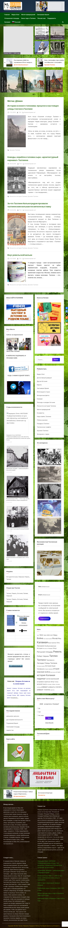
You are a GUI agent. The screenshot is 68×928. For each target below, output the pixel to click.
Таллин (53, 655)
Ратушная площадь (45, 652)
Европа (39, 385)
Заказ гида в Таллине (28, 18)
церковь (52, 689)
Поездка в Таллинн (43, 423)
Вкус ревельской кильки (19, 255)
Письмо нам (41, 18)
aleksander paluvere (12, 716)
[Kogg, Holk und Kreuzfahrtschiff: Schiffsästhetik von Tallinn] (49, 456)
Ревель (57, 651)
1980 (45, 635)
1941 (38, 635)
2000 (48, 635)
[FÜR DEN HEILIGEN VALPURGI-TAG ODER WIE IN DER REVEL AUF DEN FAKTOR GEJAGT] (49, 508)
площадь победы (51, 684)
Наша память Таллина (44, 416)
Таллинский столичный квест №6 (23, 793)
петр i (53, 682)
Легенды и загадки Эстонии (46, 402)
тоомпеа (47, 690)
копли (48, 679)
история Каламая (46, 675)
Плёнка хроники (42, 420)
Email (44, 595)
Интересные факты (43, 395)
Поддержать (51, 18)
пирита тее (10, 730)
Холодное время (41, 666)
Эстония (48, 666)
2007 (51, 635)
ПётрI (54, 648)
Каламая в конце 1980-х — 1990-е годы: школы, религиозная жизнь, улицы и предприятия (50, 878)
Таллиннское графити (44, 427)
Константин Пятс (54, 643)
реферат (44, 687)
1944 (41, 635)
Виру (55, 635)
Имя (43, 586)
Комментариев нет (29, 113)
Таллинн (41, 659)
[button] (66, 308)
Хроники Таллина (18, 63)
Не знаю (41, 715)
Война (40, 638)
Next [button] (29, 343)
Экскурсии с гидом (43, 434)
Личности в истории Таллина (18, 196)
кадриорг (41, 678)
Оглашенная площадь (11, 18)
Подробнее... (14, 697)
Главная (7, 14)
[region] (18, 344)
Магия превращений (28, 14)
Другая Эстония (42, 381)
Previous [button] (8, 343)
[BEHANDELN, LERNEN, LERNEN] (49, 491)
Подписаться (44, 618)
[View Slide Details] (12, 344)
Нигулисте (45, 648)
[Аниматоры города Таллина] (50, 6)
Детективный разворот (44, 378)
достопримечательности (14, 720)
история (58, 672)
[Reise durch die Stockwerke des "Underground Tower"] (49, 473)
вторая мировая (49, 669)
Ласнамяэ (40, 646)
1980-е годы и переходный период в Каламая (17, 529)
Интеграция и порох (52, 64)
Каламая (7, 22)
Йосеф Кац (56, 638)
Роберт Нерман (43, 656)
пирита (45, 684)
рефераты (51, 687)
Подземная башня (12, 723)
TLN (20, 112)
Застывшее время (47, 638)
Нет (39, 712)
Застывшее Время (43, 388)
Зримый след (17, 61)
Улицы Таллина (51, 663)
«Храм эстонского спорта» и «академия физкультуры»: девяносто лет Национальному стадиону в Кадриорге (53, 793)
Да (39, 708)
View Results (49, 723)
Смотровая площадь (13, 727)
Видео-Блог (15, 14)
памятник (47, 682)
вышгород (52, 672)
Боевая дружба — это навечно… (52, 61)
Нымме (50, 648)
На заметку (40, 413)
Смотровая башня (43, 14)
